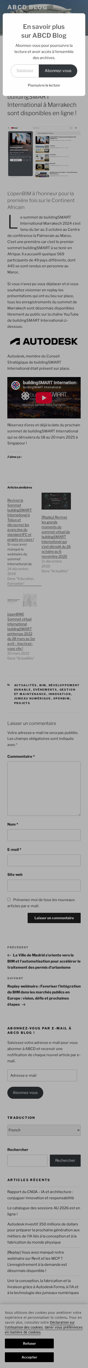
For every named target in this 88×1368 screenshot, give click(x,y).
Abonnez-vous (58, 70)
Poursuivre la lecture (44, 85)
